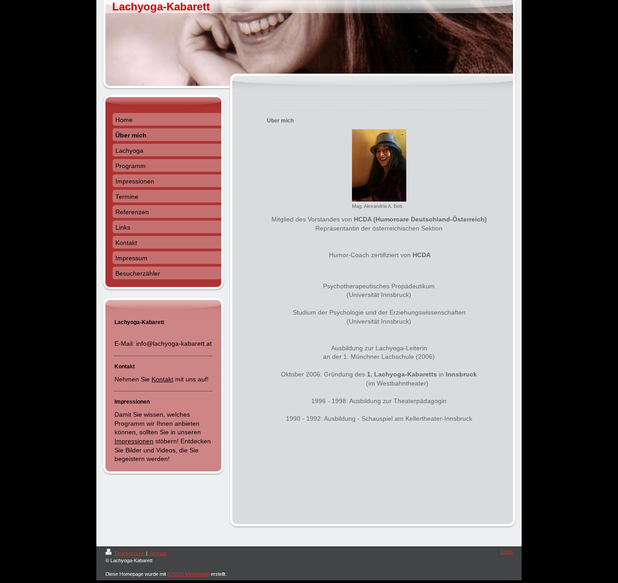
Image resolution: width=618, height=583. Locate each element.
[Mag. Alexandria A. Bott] (379, 165)
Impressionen (133, 441)
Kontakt (162, 379)
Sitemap (157, 553)
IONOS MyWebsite (188, 574)
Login (507, 552)
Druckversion (130, 553)
